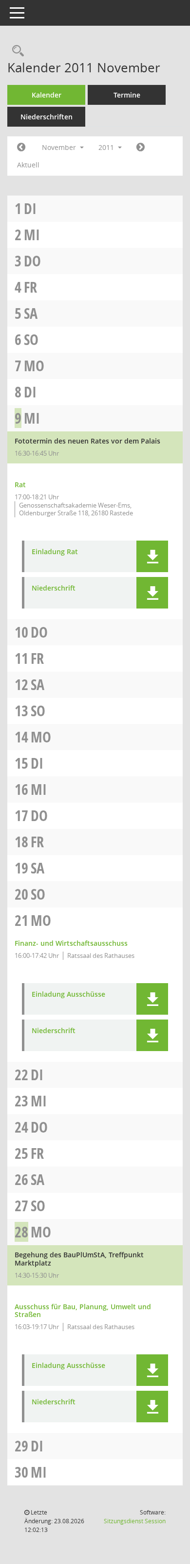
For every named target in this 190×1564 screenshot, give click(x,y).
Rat (20, 484)
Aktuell (28, 164)
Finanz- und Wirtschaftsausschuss (71, 943)
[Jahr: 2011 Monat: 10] (21, 147)
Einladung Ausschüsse (68, 994)
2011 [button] (107, 147)
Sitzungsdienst (135, 1521)
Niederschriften (46, 116)
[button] (152, 556)
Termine (127, 94)
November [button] (60, 147)
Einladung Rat (55, 552)
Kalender (46, 94)
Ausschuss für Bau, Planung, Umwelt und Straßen (83, 1310)
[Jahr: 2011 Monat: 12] (140, 147)
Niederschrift (54, 588)
